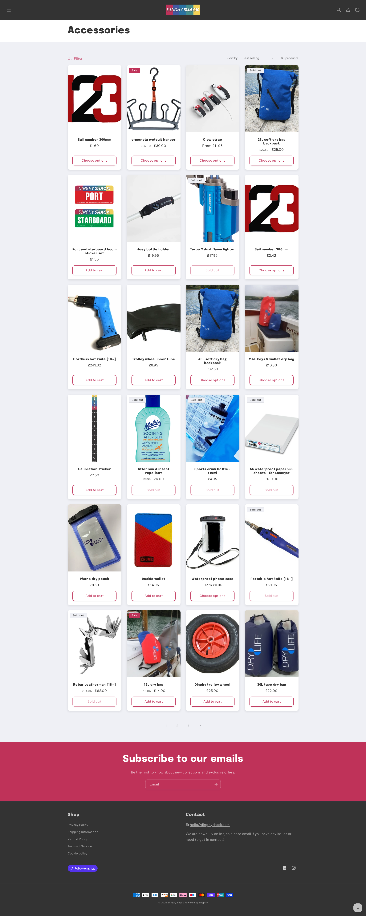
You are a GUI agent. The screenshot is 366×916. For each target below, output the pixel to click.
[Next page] (200, 725)
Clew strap (212, 139)
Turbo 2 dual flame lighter (212, 249)
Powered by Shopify (196, 902)
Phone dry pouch (94, 578)
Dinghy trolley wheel (212, 684)
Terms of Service (80, 846)
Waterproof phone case (213, 578)
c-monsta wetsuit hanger (154, 139)
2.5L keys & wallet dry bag (271, 359)
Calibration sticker (94, 469)
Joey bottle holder (153, 249)
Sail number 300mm (94, 139)
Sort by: (232, 58)
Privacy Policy (78, 825)
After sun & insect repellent (153, 471)
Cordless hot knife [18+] (94, 359)
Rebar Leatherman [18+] (94, 684)
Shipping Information (83, 832)
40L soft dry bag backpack (212, 361)
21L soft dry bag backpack (271, 141)
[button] (8, 9)
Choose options (94, 160)
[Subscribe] (216, 784)
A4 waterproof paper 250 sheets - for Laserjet (271, 471)
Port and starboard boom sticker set (94, 251)
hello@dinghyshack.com (210, 825)
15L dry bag (153, 684)
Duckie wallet (153, 578)
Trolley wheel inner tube (153, 359)
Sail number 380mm (271, 249)
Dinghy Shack (176, 902)
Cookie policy (77, 853)
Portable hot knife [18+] (271, 578)
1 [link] (166, 726)
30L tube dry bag (271, 684)
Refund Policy (78, 839)
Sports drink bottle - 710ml (212, 471)
